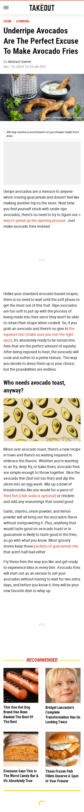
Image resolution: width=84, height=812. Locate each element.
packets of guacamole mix (56, 546)
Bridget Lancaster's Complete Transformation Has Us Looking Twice (62, 714)
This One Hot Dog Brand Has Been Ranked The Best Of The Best (18, 714)
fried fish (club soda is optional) (29, 495)
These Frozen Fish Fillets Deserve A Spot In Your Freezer (61, 776)
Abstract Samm (19, 62)
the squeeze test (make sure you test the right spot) (39, 334)
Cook (7, 21)
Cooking (22, 21)
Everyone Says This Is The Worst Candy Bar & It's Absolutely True (20, 776)
